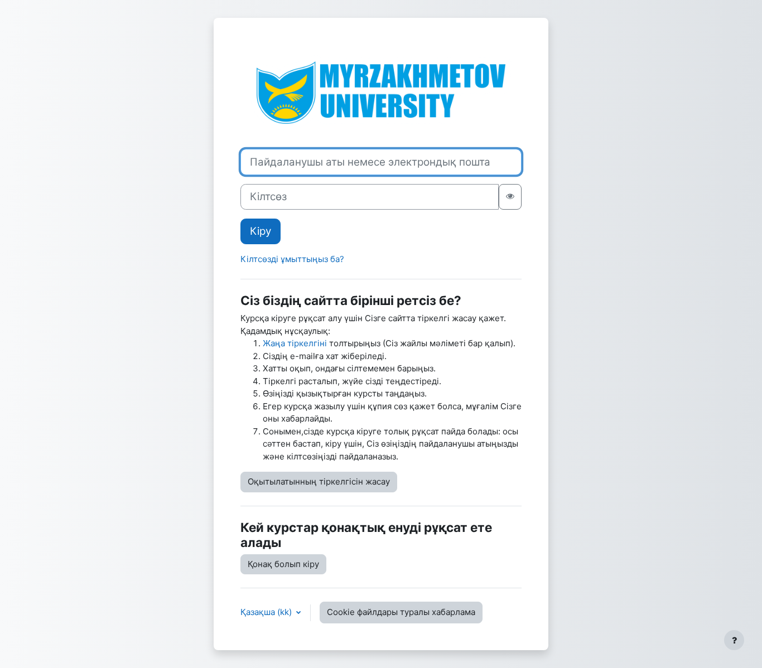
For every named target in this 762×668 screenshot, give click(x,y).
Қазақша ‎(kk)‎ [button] (267, 612)
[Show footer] (734, 640)
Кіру (260, 231)
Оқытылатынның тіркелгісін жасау (319, 481)
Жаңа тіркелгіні (295, 343)
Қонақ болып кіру (283, 564)
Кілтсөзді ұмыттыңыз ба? (292, 259)
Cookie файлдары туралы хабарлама (401, 612)
